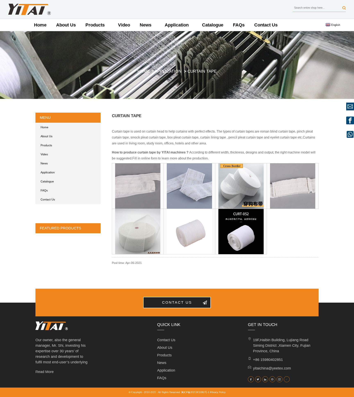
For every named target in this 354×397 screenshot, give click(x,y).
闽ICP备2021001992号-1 (195, 392)
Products (95, 24)
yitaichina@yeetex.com (272, 368)
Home (40, 24)
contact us (177, 302)
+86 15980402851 (268, 360)
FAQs (239, 24)
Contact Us (266, 24)
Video (124, 24)
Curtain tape (202, 71)
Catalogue (212, 24)
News (145, 24)
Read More (44, 372)
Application (177, 24)
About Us (66, 24)
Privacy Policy (218, 392)
